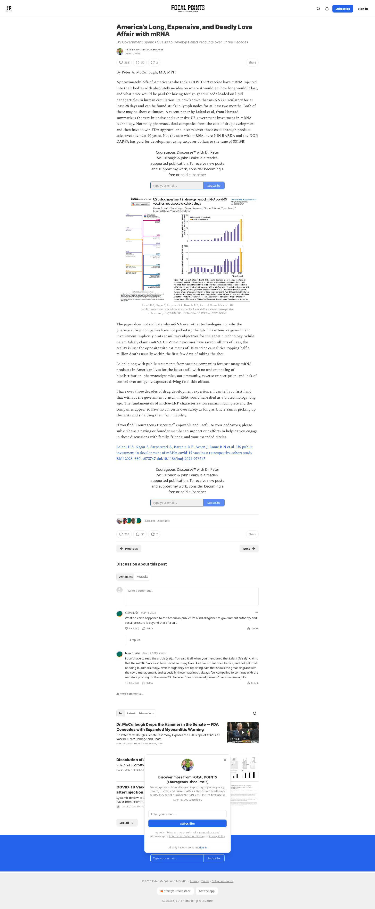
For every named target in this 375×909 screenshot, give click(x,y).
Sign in (363, 9)
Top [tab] (121, 713)
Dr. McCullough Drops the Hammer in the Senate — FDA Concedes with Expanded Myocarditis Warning (167, 727)
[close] (225, 760)
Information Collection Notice (186, 836)
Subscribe (343, 9)
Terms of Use (206, 832)
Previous (131, 548)
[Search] (318, 9)
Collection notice (222, 881)
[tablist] (133, 577)
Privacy (194, 881)
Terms (205, 881)
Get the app (207, 891)
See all (124, 823)
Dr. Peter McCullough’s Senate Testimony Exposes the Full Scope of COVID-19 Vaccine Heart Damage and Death (168, 737)
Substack (168, 901)
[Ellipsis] (257, 612)
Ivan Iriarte (132, 653)
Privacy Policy (217, 836)
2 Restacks (163, 520)
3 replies (134, 640)
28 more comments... (129, 693)
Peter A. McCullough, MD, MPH (144, 49)
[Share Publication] (327, 9)
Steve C (130, 613)
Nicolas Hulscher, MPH (148, 743)
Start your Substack (177, 891)
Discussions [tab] (146, 713)
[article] (187, 736)
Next (246, 548)
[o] (243, 732)
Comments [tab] (126, 576)
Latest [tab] (131, 713)
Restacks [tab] (142, 576)
